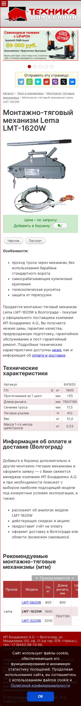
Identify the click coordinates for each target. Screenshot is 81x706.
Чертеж (13, 241)
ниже (56, 350)
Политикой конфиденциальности (40, 685)
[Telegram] (21, 82)
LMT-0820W (31, 602)
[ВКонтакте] (72, 82)
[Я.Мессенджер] (38, 82)
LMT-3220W (31, 620)
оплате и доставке (48, 355)
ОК (40, 696)
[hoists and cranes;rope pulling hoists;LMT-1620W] (60, 226)
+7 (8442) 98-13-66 (26, 644)
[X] (64, 82)
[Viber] (55, 82)
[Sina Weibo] (46, 82)
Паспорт (35, 241)
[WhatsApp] (29, 82)
